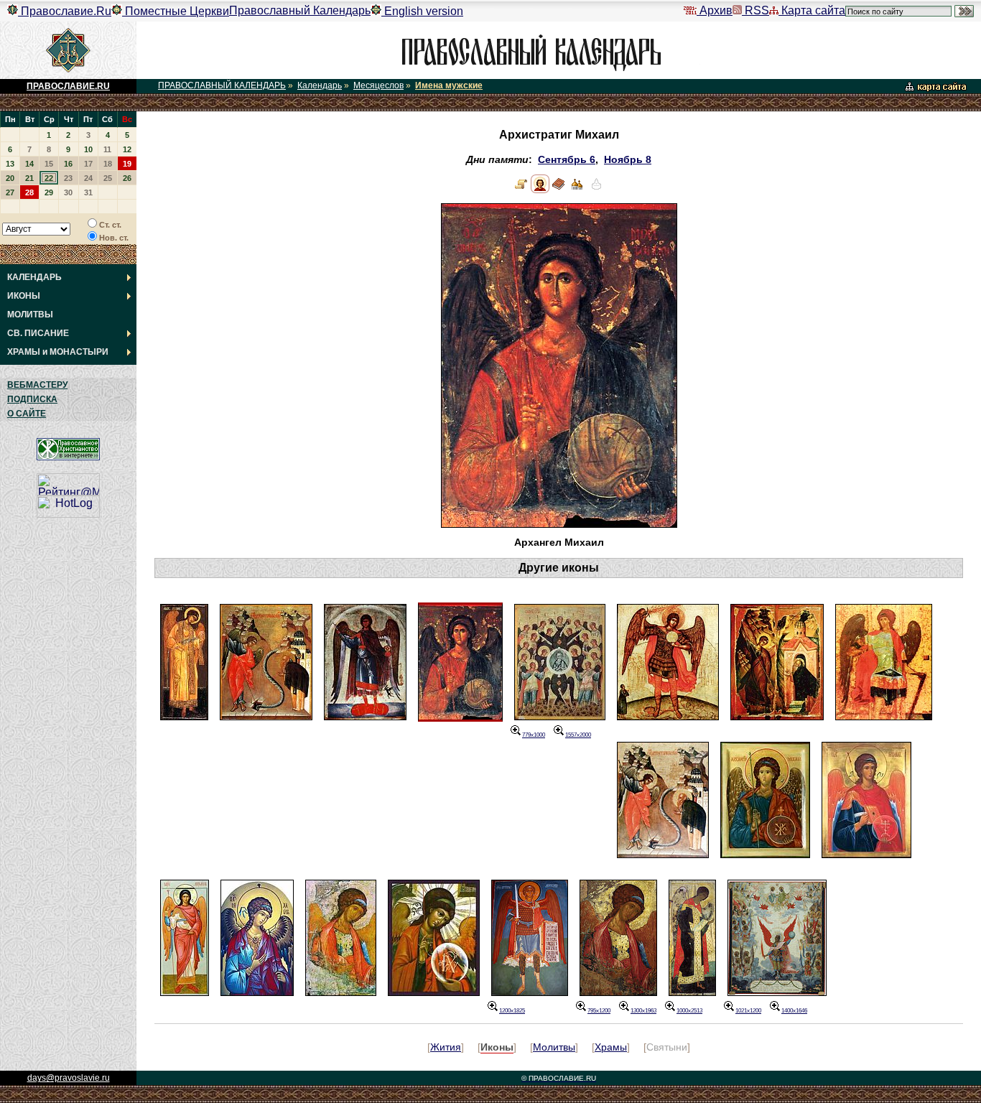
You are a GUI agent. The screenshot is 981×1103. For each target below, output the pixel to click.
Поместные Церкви (175, 11)
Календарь (319, 85)
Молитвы (554, 1047)
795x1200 (598, 1010)
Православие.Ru (64, 11)
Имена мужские (449, 85)
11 (107, 149)
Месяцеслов (378, 85)
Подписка (32, 399)
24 (88, 178)
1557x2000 (578, 735)
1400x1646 (794, 1010)
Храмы (611, 1047)
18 (107, 163)
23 (68, 178)
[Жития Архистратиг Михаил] (521, 190)
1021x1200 (748, 1010)
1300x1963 (643, 1010)
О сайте (26, 414)
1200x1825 (512, 1010)
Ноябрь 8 (627, 159)
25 (107, 178)
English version (422, 11)
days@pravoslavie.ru (68, 1078)
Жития (445, 1047)
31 (88, 192)
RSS (755, 10)
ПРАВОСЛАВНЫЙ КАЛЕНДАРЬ (222, 85)
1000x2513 (689, 1010)
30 (68, 192)
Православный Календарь (300, 10)
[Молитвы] (558, 190)
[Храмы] (577, 190)
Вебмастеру (37, 385)
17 (88, 163)
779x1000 (533, 735)
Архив (715, 10)
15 (49, 163)
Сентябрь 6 (566, 159)
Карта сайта (811, 10)
